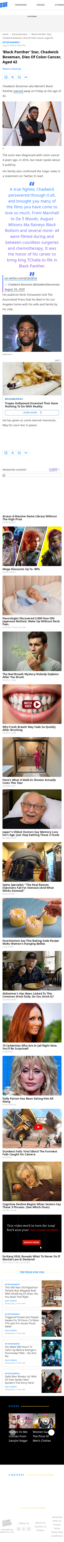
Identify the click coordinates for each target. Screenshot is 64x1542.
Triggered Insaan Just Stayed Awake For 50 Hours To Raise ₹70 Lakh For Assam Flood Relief (22, 1321)
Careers (40, 1530)
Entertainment (19, 34)
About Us (40, 1522)
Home (5, 34)
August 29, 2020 (15, 289)
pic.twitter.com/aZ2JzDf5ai (21, 278)
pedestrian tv (7, 354)
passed (19, 91)
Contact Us (40, 1526)
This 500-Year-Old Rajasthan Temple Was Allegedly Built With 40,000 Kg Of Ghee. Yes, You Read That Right (22, 1292)
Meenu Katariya (11, 68)
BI (3, 148)
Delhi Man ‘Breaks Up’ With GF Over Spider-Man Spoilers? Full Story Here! (21, 1379)
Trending (21, 4)
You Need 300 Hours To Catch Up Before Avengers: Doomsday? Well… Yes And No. (21, 1351)
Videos (41, 4)
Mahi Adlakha (11, 1301)
